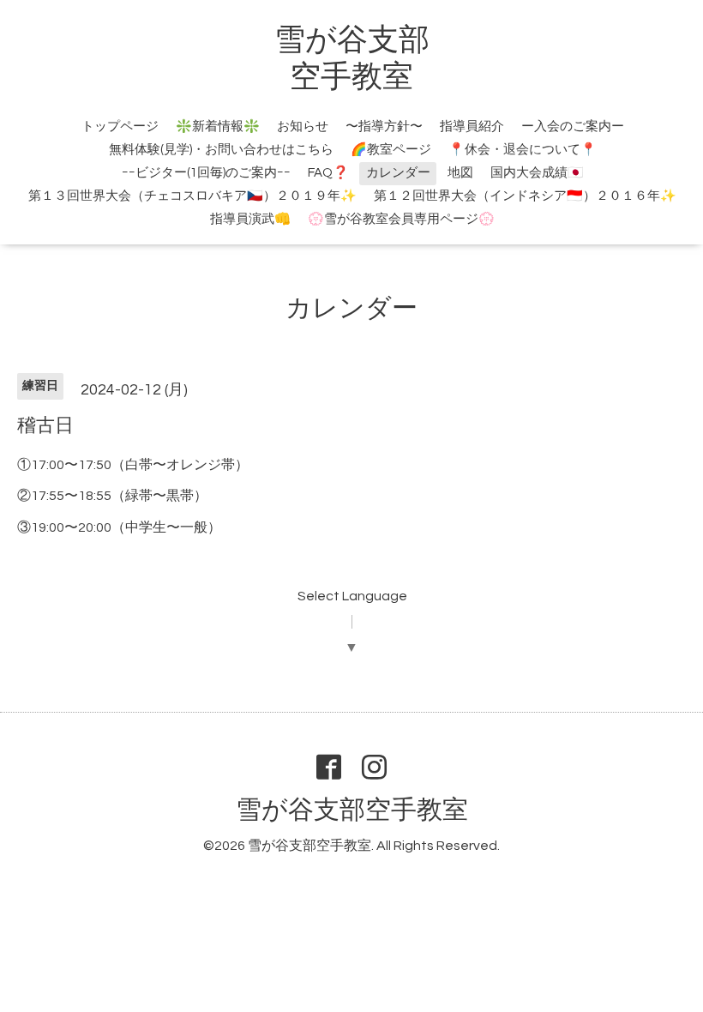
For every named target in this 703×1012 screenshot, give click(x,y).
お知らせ (302, 126)
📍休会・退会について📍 (522, 149)
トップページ (120, 126)
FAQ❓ (328, 172)
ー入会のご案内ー (572, 126)
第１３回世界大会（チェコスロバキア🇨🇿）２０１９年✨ (192, 196)
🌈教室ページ (391, 149)
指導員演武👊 (250, 219)
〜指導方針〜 (384, 126)
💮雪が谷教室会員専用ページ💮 (401, 219)
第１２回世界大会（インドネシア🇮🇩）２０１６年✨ (525, 196)
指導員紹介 (472, 126)
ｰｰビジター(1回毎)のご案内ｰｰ (206, 172)
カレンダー (398, 172)
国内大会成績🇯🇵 (537, 172)
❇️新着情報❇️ (218, 126)
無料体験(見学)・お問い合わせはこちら (221, 149)
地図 (460, 172)
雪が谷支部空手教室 (352, 810)
